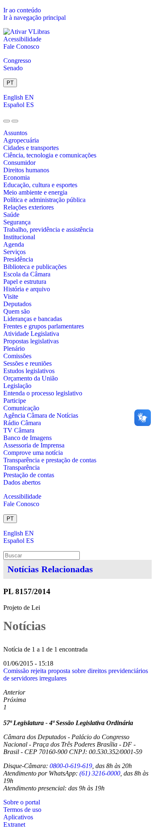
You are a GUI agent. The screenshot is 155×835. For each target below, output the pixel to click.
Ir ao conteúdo (22, 10)
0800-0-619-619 (71, 765)
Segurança (17, 222)
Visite (10, 296)
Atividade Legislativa (31, 333)
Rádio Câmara (22, 422)
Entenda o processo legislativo (42, 393)
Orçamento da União (30, 378)
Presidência (18, 259)
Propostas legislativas (31, 341)
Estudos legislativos (29, 370)
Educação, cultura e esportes (40, 184)
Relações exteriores (28, 207)
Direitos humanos (26, 170)
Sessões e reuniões (27, 363)
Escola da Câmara (26, 274)
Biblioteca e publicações (35, 266)
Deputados (17, 303)
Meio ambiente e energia (35, 192)
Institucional (19, 236)
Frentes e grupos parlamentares (43, 326)
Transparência (21, 467)
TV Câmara (18, 430)
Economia (16, 177)
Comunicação (21, 408)
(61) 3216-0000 (99, 773)
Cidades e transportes (31, 147)
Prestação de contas (28, 474)
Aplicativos (18, 817)
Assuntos (15, 132)
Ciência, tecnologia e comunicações (49, 155)
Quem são (16, 311)
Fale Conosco (21, 46)
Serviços (14, 251)
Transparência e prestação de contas (49, 460)
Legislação (17, 385)
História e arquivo (26, 289)
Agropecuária (21, 140)
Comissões (17, 355)
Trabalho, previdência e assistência (48, 229)
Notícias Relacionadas (50, 569)
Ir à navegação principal (34, 17)
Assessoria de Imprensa (33, 445)
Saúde (11, 214)
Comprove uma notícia (33, 452)
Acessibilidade (22, 39)
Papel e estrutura (24, 281)
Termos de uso (22, 809)
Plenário (14, 348)
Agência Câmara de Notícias (40, 415)
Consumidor (19, 162)
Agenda (13, 244)
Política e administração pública (44, 199)
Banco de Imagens (27, 437)
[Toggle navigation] (6, 121)
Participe (14, 400)
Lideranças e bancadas (32, 318)
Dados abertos (22, 482)
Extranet (14, 824)
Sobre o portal (21, 802)
